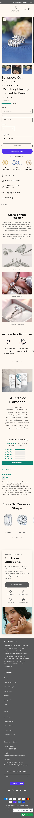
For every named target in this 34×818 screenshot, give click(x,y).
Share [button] (5, 204)
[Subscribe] (27, 776)
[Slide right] (21, 362)
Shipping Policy (9, 721)
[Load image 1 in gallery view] (6, 69)
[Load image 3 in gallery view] (27, 69)
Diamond (4, 116)
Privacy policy (25, 808)
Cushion (22, 532)
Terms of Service (9, 735)
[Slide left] (13, 362)
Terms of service (12, 811)
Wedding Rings (9, 687)
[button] (4, 9)
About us (7, 717)
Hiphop (6, 696)
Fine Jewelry (8, 691)
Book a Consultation (17, 584)
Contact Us (7, 700)
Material (4, 107)
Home (6, 678)
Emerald (8, 532)
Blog (5, 704)
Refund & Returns (10, 726)
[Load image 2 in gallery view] (17, 69)
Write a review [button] (17, 463)
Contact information (18, 814)
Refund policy (15, 808)
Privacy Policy (8, 730)
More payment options (17, 156)
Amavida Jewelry (16, 805)
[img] (6, 474)
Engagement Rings (10, 682)
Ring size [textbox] (5, 135)
